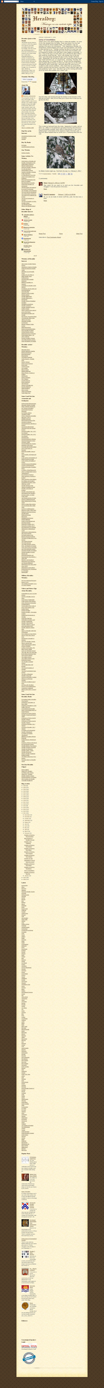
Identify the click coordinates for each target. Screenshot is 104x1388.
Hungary (24, 987)
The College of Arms (26, 657)
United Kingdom (25, 1131)
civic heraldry (25, 918)
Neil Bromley (25, 376)
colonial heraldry (26, 927)
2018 (24, 800)
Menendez (24, 1032)
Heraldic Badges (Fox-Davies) (29, 745)
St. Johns (24, 1108)
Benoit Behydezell (26, 354)
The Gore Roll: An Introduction (29, 192)
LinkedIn (24, 139)
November (27, 816)
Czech (23, 935)
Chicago (24, 915)
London (23, 1017)
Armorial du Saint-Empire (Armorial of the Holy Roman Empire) (28, 428)
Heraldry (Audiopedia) (27, 621)
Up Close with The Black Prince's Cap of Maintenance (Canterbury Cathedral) (29, 686)
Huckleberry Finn (26, 984)
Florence (24, 959)
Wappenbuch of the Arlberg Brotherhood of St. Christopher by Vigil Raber (29, 569)
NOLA (31, 1303)
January (27, 875)
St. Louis (24, 1110)
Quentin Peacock (26, 380)
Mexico (23, 1034)
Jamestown (24, 998)
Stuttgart (24, 1111)
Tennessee (24, 1120)
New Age (24, 1055)
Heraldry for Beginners (27, 749)
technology (24, 1119)
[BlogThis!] (64, 174)
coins (23, 922)
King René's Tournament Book (29, 316)
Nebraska (24, 1051)
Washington (24, 1142)
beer (23, 901)
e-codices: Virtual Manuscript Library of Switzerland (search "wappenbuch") (29, 471)
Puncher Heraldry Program (28, 338)
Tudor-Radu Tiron (26, 393)
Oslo (23, 1077)
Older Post (79, 233)
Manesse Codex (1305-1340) (29, 510)
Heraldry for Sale (28, 858)
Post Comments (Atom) (54, 237)
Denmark (24, 939)
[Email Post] (58, 173)
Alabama (24, 890)
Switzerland (24, 1117)
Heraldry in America (26, 305)
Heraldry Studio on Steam (28, 775)
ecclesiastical (25, 944)
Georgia (23, 969)
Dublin (23, 942)
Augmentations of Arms (27, 170)
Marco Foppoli (25, 369)
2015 (24, 805)
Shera (45, 183)
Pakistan (24, 1079)
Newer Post (42, 233)
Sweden (23, 1116)
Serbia (23, 1097)
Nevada (23, 1054)
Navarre (24, 1049)
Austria (23, 897)
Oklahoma (24, 1071)
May (26, 827)
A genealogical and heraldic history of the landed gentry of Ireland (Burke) (29, 710)
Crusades (24, 932)
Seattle (23, 1096)
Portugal (24, 1085)
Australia (24, 896)
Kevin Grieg (24, 365)
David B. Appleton (29, 96)
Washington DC (25, 1144)
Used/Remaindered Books (28, 146)
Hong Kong (24, 981)
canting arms (25, 913)
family (23, 955)
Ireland (23, 994)
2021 (24, 795)
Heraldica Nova (28, 245)
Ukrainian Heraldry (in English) (29, 550)
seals (23, 1094)
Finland (23, 956)
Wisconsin (24, 1150)
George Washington (26, 967)
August (26, 822)
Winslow (24, 1148)
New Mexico (25, 1059)
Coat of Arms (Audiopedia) (28, 599)
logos (23, 1015)
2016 (24, 804)
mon (23, 1041)
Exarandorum (27, 238)
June (26, 826)
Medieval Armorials (26, 515)
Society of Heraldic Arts (27, 385)
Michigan (24, 1035)
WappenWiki (25, 572)
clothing (23, 921)
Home (61, 233)
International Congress (27, 992)
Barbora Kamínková (26, 352)
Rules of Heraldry (26, 1191)
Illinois (23, 989)
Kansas (23, 1003)
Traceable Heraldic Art (27, 780)
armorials (24, 893)
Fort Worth (24, 963)
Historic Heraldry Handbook (28, 753)
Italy (23, 995)
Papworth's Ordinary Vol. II (28, 525)
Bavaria (23, 899)
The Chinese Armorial (27, 541)
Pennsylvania (25, 1082)
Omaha (23, 1072)
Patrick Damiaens (26, 377)
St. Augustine (25, 1107)
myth (23, 1046)
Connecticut (24, 928)
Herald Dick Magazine (29, 242)
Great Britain (25, 973)
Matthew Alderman (26, 371)
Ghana (23, 972)
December (27, 815)
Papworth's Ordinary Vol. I (28, 524)
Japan (23, 1000)
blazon (23, 904)
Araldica (26, 223)
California (24, 910)
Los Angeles (25, 1018)
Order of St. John (26, 1074)
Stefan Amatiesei (26, 388)
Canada (23, 911)
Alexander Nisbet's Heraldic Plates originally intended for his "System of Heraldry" (28, 406)
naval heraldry (25, 1048)
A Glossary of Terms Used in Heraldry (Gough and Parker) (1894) (29, 715)
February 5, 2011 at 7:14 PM (56, 183)
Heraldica (24, 302)
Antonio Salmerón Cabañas (28, 351)
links (23, 1014)
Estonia (23, 952)
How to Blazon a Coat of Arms (29, 633)
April (26, 829)
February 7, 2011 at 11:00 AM (66, 194)
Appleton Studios (26, 152)
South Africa (24, 1102)
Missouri (24, 1040)
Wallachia (24, 1141)
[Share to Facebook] (69, 174)
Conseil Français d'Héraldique (29, 464)
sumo (23, 1113)
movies (23, 1045)
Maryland (24, 1028)
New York (24, 1062)
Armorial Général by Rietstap (29, 439)
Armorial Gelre (25, 437)
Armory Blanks (25, 769)
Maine (23, 1023)
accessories (25, 885)
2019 (24, 798)
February (27, 833)
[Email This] (61, 174)
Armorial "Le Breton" (26, 422)
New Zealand (25, 1063)
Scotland (24, 1093)
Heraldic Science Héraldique (28, 301)
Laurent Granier (25, 366)
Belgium (23, 902)
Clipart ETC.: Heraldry (27, 774)
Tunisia (23, 1130)
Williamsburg (25, 1147)
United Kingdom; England (28, 1133)
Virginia (23, 1138)
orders (23, 1076)
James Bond (25, 997)
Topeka (23, 1128)
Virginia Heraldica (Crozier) (28, 552)
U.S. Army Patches (26, 585)
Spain (23, 1105)
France (23, 964)
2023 (24, 791)
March (26, 831)
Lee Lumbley (25, 368)
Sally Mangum (25, 383)
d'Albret (23, 936)
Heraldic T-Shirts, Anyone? (32, 1253)
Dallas (23, 938)
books (23, 907)
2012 (24, 811)
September (27, 820)
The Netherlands (26, 1127)
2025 (24, 787)
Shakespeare (25, 1099)
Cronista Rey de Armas (27, 930)
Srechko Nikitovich (26, 386)
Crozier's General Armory (28, 465)
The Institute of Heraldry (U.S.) (29, 583)
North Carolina (25, 1066)
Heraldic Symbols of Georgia (29, 747)
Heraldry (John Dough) (27, 623)
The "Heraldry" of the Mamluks (29, 190)
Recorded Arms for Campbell (29, 527)
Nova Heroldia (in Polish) (28, 330)
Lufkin (23, 1021)
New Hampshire (25, 1057)
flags (23, 958)
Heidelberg (24, 978)
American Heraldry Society (28, 891)
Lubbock (24, 1020)
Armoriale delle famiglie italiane (29, 446)
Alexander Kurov (26, 349)
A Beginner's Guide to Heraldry (29, 267)
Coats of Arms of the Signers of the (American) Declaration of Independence (29, 603)
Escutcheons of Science (28, 474)
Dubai (23, 941)
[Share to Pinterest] (72, 174)
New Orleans (25, 1060)
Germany (24, 970)
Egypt (23, 947)
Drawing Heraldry (26, 610)
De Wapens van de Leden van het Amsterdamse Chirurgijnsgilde (29, 290)
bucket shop (25, 908)
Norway (23, 1068)
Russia (23, 1091)
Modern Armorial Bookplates (28, 329)
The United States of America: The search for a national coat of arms (29, 195)
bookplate (24, 905)
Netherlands (25, 1052)
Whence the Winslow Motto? (28, 206)
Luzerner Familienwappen (28, 508)
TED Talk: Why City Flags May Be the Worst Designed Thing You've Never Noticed (29, 654)
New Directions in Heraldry (28, 182)
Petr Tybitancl (25, 379)
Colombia (24, 925)
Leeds (23, 1010)
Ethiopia (23, 953)
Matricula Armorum (26, 327)
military (23, 1037)
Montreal (24, 1043)
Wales (23, 1139)
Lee (22, 1009)
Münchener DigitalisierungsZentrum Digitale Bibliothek (27, 518)
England (23, 950)
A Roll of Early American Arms (29, 403)
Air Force (24, 888)
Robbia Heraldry (26, 755)
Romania (24, 1086)
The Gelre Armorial (26, 542)
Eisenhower (24, 949)
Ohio (23, 1069)
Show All (35, 255)
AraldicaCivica (25, 277)
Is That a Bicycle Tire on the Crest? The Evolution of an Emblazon (28, 176)
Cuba (23, 933)
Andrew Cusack (28, 220)
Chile (23, 916)
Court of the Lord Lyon (30, 231)
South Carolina (25, 1103)
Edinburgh (24, 945)
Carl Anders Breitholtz (27, 357)
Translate (34, 81)
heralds (23, 980)
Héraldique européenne (27, 304)
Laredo (23, 1006)
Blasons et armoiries (29, 227)
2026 (24, 785)
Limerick (24, 1012)
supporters (24, 1114)
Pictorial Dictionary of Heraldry (29, 777)
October (27, 818)
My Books (24, 145)
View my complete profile (28, 127)
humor (23, 986)
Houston (24, 983)
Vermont (24, 1136)
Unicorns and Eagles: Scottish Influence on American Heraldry (29, 679)
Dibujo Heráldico (28, 234)
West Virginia (25, 1145)
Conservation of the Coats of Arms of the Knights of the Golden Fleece (29, 607)
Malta (23, 1024)
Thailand (24, 1124)
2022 (24, 793)
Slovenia (24, 1100)
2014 (24, 807)
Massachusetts (25, 1029)
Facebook (24, 137)
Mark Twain (24, 1026)
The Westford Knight (27, 204)
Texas (23, 1122)
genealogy (24, 966)
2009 (24, 879)
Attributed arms (25, 894)
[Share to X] (67, 174)
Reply (45, 189)
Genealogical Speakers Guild (29, 136)
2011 (24, 813)
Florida (23, 961)
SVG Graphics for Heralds (28, 779)
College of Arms (25, 924)
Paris (23, 1080)
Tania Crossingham (26, 391)
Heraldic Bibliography (27, 296)
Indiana (23, 990)
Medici (23, 1031)
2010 (24, 877)
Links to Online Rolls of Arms (29, 504)
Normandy (24, 1065)
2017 (24, 802)
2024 (24, 789)
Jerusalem (24, 1001)
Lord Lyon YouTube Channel (29, 650)
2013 (24, 809)
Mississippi (24, 1038)
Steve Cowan (25, 390)
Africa (23, 887)
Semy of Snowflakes (29, 870)
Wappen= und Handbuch (28, 559)
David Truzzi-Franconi (27, 363)
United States (25, 1134)
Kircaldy (23, 1004)
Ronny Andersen (26, 382)
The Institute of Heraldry (27, 1125)
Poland (23, 1083)
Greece (23, 975)
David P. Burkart (26, 362)
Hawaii (23, 976)
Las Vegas (24, 1007)
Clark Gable (24, 919)
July (26, 824)
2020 (24, 796)
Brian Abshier (25, 355)
